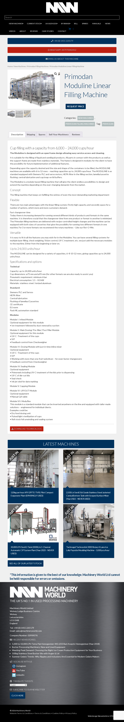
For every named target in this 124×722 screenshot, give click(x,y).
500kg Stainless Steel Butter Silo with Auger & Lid (35, 653)
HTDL (112, 716)
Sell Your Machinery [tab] (59, 134)
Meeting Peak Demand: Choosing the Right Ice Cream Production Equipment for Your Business (57, 650)
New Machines (20, 66)
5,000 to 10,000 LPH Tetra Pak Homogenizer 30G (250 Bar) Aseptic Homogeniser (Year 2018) (56, 644)
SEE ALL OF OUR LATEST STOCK (25, 563)
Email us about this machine (63, 59)
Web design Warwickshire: (98, 716)
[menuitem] (15, 23)
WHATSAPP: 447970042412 (63, 50)
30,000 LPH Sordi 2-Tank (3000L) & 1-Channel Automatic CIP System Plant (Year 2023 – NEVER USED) (32, 550)
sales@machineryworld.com (29, 631)
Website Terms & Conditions (21, 713)
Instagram (21, 666)
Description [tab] (17, 134)
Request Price (75, 106)
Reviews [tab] (76, 134)
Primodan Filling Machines (38, 66)
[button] (55, 74)
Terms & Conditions (43, 713)
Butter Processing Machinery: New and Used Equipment (38, 647)
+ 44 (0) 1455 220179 (63, 41)
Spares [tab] (42, 134)
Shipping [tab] (31, 134)
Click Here (17, 695)
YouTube (20, 670)
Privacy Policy (71, 713)
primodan (108, 124)
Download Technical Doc (27, 429)
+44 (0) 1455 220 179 (24, 628)
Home (10, 66)
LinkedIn (20, 675)
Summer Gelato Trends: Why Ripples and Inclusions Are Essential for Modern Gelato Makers (55, 656)
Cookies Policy (58, 713)
